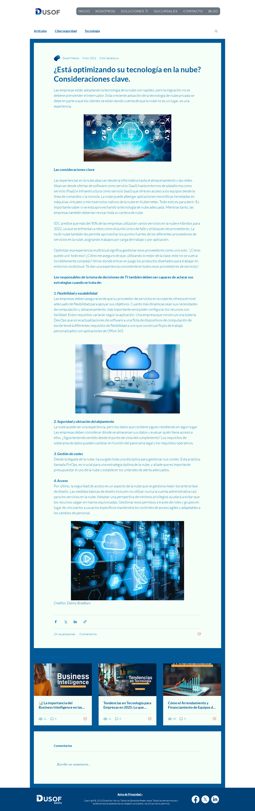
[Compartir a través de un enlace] (85, 622)
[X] (205, 799)
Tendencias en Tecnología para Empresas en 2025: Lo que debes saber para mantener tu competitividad (127, 705)
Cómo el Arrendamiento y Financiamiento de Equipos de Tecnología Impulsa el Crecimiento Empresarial (191, 705)
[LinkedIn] (215, 799)
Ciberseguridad (66, 31)
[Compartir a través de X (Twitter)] (65, 622)
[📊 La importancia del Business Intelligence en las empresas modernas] (63, 679)
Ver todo (216, 656)
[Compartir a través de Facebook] (56, 622)
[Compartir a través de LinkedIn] (75, 622)
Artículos (40, 31)
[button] (216, 30)
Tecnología (92, 31)
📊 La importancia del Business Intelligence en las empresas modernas (60, 705)
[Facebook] (195, 799)
